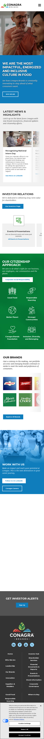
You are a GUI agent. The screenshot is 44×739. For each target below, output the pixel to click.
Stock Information (33, 680)
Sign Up (22, 605)
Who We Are (10, 94)
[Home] (10, 4)
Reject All (24, 729)
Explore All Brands (13, 417)
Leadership (10, 666)
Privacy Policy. (19, 719)
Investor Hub (33, 654)
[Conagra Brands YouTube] (26, 645)
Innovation (10, 678)
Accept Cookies (25, 735)
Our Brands (10, 672)
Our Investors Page (12, 206)
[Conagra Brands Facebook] (20, 645)
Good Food (10, 694)
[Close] (40, 706)
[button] (40, 5)
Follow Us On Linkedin (14, 481)
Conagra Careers (12, 488)
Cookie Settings (24, 723)
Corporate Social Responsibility (17, 280)
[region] (22, 720)
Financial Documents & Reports (33, 666)
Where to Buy (33, 694)
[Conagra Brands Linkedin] (14, 645)
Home (10, 654)
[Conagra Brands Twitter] (32, 645)
